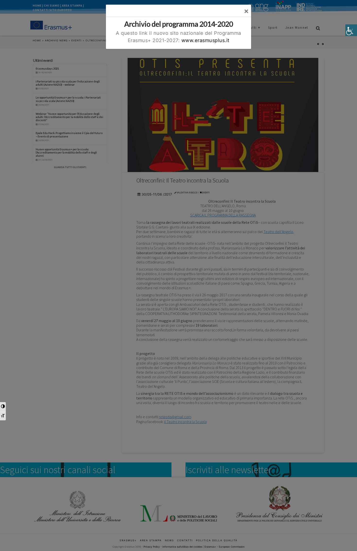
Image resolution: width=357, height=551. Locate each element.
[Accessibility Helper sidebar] (351, 30)
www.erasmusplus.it (205, 40)
